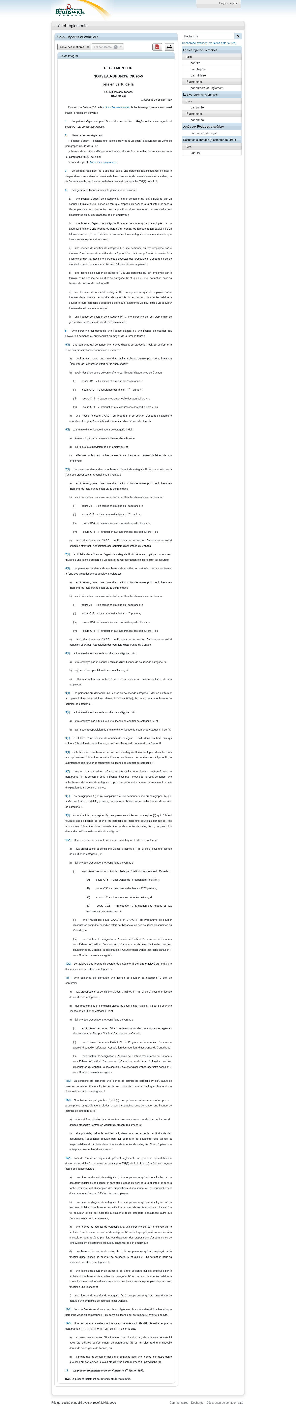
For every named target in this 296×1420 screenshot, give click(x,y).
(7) (67, 815)
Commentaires (179, 1402)
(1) (67, 344)
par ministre (198, 75)
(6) (67, 796)
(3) (67, 738)
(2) (67, 429)
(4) (67, 752)
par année (197, 107)
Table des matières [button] (72, 47)
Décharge (197, 1402)
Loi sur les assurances (116, 107)
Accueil (234, 3)
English (223, 3)
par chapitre (198, 69)
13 (66, 1370)
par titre (196, 63)
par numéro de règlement (207, 88)
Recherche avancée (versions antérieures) (209, 43)
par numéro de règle (204, 133)
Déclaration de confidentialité (224, 1402)
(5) (67, 771)
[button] (157, 47)
